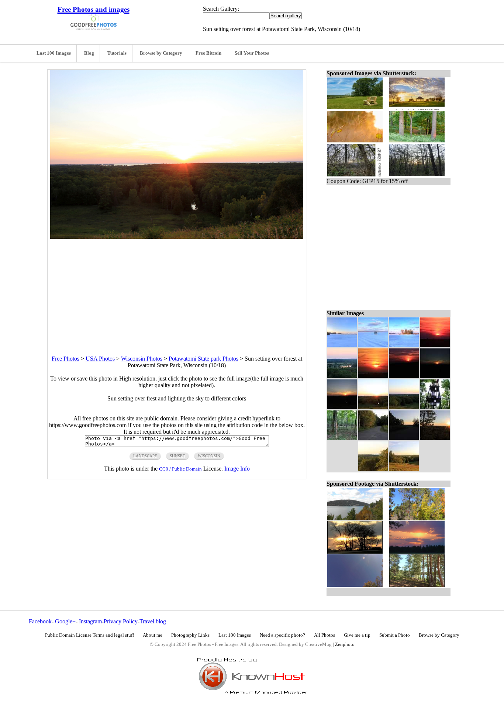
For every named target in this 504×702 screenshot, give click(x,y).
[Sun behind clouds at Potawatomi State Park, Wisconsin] (373, 376)
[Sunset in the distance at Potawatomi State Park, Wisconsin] (435, 376)
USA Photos (100, 358)
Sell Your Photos (252, 53)
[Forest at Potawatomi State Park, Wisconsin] (342, 438)
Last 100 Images (54, 53)
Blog (89, 53)
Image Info (237, 468)
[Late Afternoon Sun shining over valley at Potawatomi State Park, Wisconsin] (435, 438)
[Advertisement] (177, 290)
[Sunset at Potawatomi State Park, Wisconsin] (342, 407)
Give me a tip (357, 635)
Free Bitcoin (208, 53)
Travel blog (152, 621)
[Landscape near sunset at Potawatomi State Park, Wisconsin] (373, 469)
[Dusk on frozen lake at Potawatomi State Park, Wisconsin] (342, 345)
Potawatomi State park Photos (203, 358)
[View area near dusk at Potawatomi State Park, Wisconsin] (404, 438)
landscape (145, 456)
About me (152, 635)
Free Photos (65, 358)
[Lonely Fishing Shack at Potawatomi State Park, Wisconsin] (373, 345)
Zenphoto (345, 644)
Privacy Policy (121, 621)
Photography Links (190, 635)
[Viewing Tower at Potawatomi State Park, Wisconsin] (435, 407)
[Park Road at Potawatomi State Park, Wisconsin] (373, 438)
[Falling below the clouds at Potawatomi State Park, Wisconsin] (435, 345)
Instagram (90, 621)
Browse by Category (161, 53)
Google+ (65, 621)
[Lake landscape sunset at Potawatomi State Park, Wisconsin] (342, 376)
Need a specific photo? (282, 635)
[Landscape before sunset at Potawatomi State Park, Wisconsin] (404, 407)
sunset (177, 456)
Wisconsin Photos (141, 358)
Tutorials (117, 53)
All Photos (324, 635)
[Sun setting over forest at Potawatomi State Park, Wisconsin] (373, 407)
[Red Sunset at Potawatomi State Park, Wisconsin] (404, 376)
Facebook (40, 621)
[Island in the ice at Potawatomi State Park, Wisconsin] (404, 345)
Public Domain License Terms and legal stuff (89, 635)
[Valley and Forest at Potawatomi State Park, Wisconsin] (404, 469)
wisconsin (209, 456)
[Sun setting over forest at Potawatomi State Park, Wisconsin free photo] (176, 237)
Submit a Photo (394, 635)
